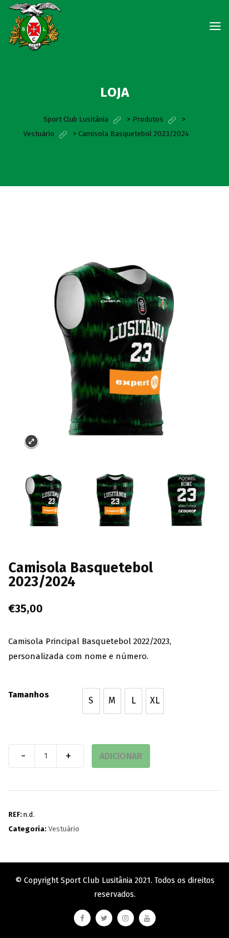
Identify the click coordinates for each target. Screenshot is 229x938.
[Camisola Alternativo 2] (115, 500)
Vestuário (63, 829)
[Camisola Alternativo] (44, 500)
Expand (31, 441)
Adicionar (120, 756)
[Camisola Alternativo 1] (186, 500)
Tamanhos (28, 695)
